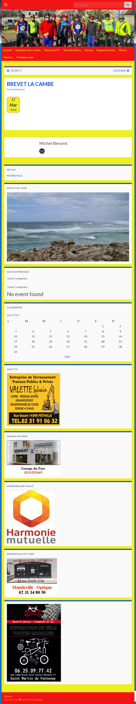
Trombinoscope (25, 57)
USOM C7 (16, 70)
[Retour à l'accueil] (68, 28)
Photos (123, 50)
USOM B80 (119, 70)
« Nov (66, 356)
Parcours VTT (52, 50)
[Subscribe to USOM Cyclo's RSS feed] (6, 3)
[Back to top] (128, 682)
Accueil (7, 50)
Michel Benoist (17, 89)
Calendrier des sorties (28, 50)
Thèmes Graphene (33, 699)
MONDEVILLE (15, 175)
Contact (7, 57)
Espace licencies (106, 50)
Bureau (89, 50)
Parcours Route (72, 50)
